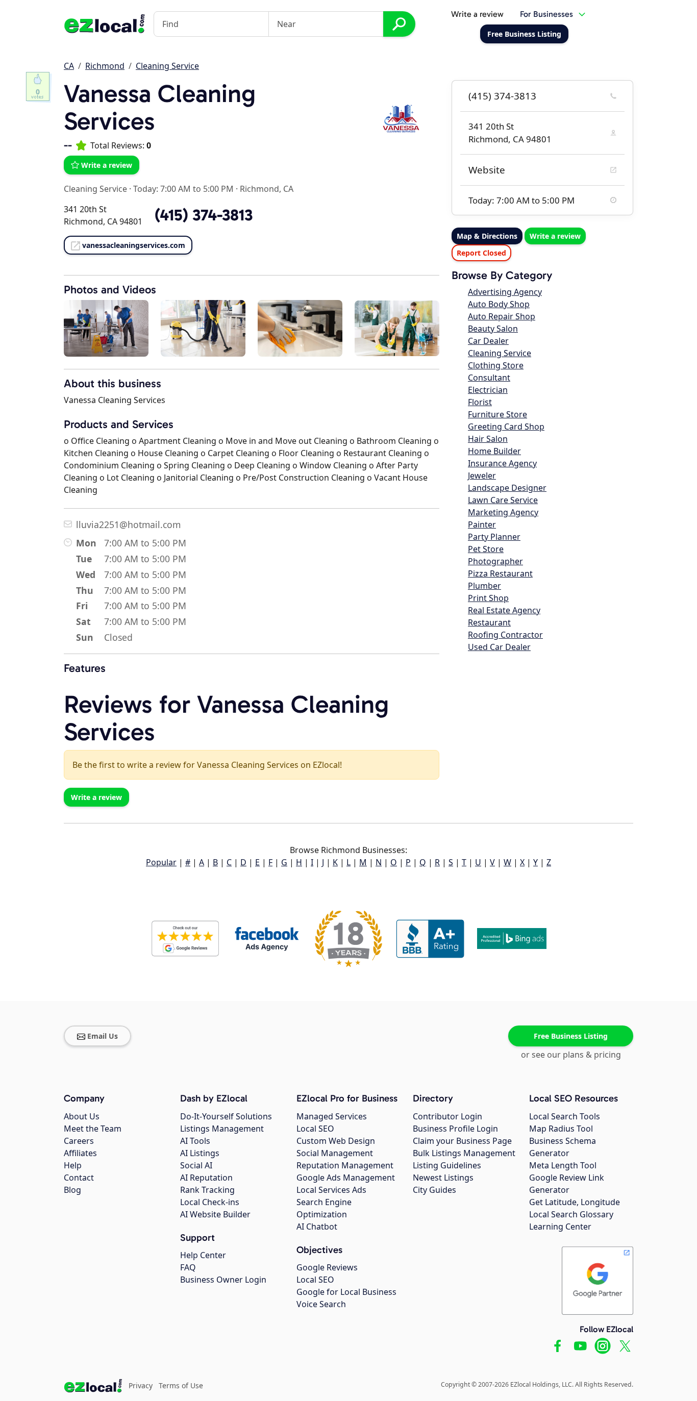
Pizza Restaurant (500, 573)
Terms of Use (181, 1385)
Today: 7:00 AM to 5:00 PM (183, 188)
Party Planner (494, 536)
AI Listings (199, 1153)
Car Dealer (488, 340)
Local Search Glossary (571, 1214)
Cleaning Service (167, 65)
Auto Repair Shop (501, 316)
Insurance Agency (502, 463)
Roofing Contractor (505, 634)
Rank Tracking (207, 1189)
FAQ (188, 1267)
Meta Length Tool (562, 1165)
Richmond (105, 65)
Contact (79, 1177)
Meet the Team (92, 1128)
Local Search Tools (564, 1116)
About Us (81, 1116)
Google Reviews (327, 1267)
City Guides (434, 1189)
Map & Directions (487, 236)
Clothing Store (496, 365)
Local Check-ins (209, 1202)
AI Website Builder (215, 1214)
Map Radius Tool (561, 1128)
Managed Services (331, 1116)
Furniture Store (497, 414)
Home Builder (494, 451)
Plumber (484, 585)
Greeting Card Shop (506, 426)
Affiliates (80, 1153)
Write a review (477, 14)
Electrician (488, 389)
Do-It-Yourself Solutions (226, 1116)
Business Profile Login (455, 1128)
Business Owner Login (223, 1279)
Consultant (489, 377)
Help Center (203, 1255)
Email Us (102, 1036)
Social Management (334, 1153)
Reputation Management (344, 1165)
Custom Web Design (335, 1140)
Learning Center (560, 1226)
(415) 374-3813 (502, 96)
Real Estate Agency (504, 610)
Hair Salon (488, 438)
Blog (72, 1189)
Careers (79, 1140)
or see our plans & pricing (571, 1054)
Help (73, 1165)
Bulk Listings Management (464, 1153)
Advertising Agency (505, 291)
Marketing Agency (503, 512)
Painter (482, 524)
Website (486, 170)
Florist (480, 402)
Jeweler (482, 475)
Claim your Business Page (462, 1140)
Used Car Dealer (499, 647)
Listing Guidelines (447, 1165)
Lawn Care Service (503, 500)
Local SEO (315, 1128)
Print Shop (488, 598)
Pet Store (486, 549)
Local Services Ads (331, 1189)
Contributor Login (447, 1116)
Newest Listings (443, 1177)
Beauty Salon (493, 328)
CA (69, 65)
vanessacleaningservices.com (133, 245)
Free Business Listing (571, 1036)
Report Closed (481, 253)
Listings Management (222, 1128)
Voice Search (321, 1304)
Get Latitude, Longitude (574, 1202)
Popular (161, 862)
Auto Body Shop (499, 304)
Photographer (495, 561)
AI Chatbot (316, 1226)
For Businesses (546, 14)
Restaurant (489, 622)
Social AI (196, 1165)
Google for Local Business (346, 1291)
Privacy (141, 1385)
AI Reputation (206, 1177)
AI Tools (195, 1140)
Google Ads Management (345, 1177)
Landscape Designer (507, 487)
